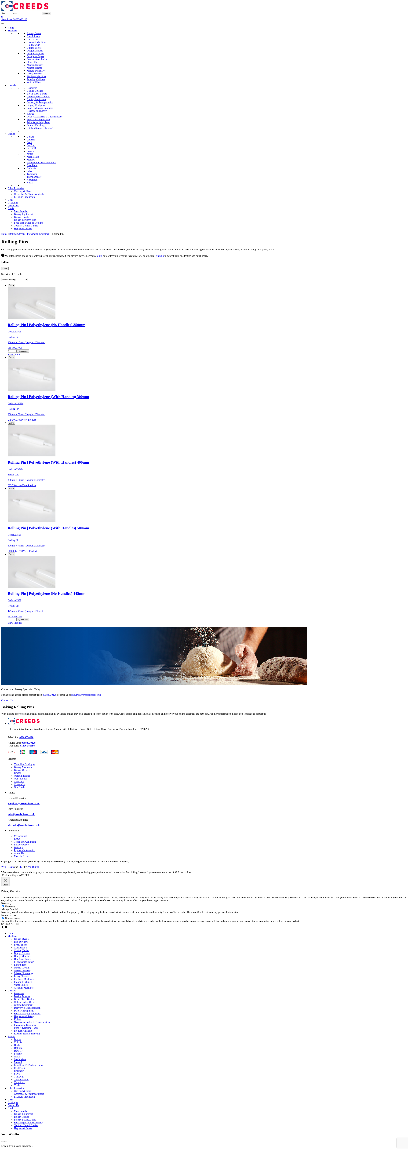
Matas (30, 154)
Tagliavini (32, 174)
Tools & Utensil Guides (26, 225)
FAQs (17, 838)
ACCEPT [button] (24, 875)
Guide (11, 208)
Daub (29, 142)
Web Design (7, 867)
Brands (11, 133)
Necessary (10, 906)
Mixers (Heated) (35, 67)
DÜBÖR (31, 148)
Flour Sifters (33, 62)
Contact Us (13, 205)
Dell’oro (31, 145)
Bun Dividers (33, 39)
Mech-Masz (33, 156)
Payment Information (24, 850)
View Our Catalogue (24, 764)
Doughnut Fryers (35, 56)
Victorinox (32, 179)
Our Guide (19, 787)
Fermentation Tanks (37, 59)
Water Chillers (34, 82)
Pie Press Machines (36, 76)
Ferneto (30, 151)
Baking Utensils (17, 234)
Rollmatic (31, 168)
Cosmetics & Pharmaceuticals (29, 194)
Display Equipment (36, 105)
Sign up (160, 256)
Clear (5, 268)
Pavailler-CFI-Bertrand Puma (41, 162)
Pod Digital (33, 867)
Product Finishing (36, 125)
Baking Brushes (35, 90)
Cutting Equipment (36, 99)
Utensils (12, 85)
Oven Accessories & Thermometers (44, 116)
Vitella (30, 182)
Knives (30, 113)
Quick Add (23, 351)
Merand (31, 159)
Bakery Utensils (22, 770)
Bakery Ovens (34, 33)
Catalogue (13, 202)
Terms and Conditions (25, 841)
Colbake (31, 139)
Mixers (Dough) (35, 65)
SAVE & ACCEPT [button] (11, 924)
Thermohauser (34, 176)
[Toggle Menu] (2, 23)
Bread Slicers (33, 36)
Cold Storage (33, 45)
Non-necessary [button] (8, 915)
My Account (20, 836)
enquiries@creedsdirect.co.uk (86, 694)
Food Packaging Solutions (40, 108)
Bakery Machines (23, 767)
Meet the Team (21, 856)
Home (11, 27)
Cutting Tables (34, 47)
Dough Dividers (35, 50)
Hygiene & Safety (23, 228)
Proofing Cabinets (36, 79)
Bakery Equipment (23, 214)
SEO (21, 867)
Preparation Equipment (38, 119)
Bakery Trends (21, 217)
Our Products (20, 778)
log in (99, 256)
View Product (15, 354)
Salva (29, 171)
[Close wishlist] (5, 1141)
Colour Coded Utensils (38, 96)
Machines (12, 30)
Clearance (19, 781)
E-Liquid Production (24, 197)
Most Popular (21, 211)
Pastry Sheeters (34, 73)
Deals (10, 199)
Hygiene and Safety (37, 110)
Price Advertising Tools (38, 122)
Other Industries (16, 188)
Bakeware (32, 88)
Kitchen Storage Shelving (40, 128)
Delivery (18, 847)
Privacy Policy (21, 844)
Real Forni (32, 165)
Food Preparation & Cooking (28, 222)
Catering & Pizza (22, 191)
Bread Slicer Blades (37, 93)
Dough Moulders (35, 53)
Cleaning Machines (36, 42)
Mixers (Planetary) (36, 70)
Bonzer (30, 136)
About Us (19, 853)
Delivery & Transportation (40, 102)
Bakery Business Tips (25, 219)
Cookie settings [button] (10, 875)
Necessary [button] (6, 903)
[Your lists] (2, 1141)
